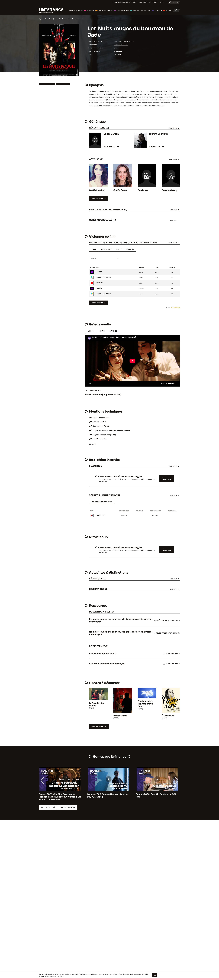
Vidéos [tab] (90, 331)
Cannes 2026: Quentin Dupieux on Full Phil (59, 795)
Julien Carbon (118, 41)
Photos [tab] (102, 331)
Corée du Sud (101, 515)
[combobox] (104, 258)
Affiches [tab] (113, 331)
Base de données (123, 10)
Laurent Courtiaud (128, 41)
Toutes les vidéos (67, 807)
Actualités (90, 10)
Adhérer (169, 10)
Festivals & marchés (106, 10)
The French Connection (121, 45)
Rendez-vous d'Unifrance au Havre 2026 (124, 2)
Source (168, 307)
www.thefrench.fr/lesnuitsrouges (106, 663)
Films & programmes (75, 10)
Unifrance (158, 10)
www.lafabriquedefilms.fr (102, 653)
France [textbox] (93, 258)
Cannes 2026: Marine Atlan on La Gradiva (109, 794)
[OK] (155, 975)
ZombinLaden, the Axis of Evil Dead (145, 704)
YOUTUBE (99, 283)
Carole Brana (120, 190)
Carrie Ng (143, 190)
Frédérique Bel (97, 190)
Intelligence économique (141, 10)
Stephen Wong (169, 190)
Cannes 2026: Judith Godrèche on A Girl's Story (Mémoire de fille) (156, 795)
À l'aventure (168, 715)
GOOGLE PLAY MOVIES (103, 277)
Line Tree (124, 515)
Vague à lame (120, 715)
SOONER (99, 272)
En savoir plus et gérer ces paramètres (51, 976)
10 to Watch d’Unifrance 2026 (148, 2)
